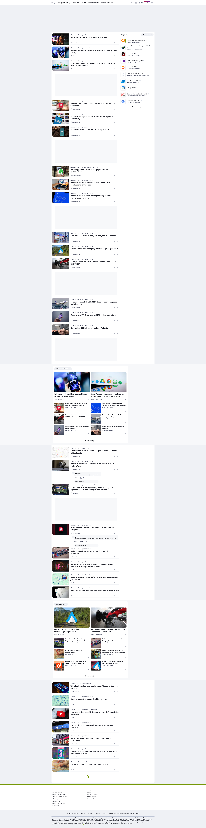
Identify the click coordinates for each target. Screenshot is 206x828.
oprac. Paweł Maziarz (87, 127)
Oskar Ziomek (85, 448)
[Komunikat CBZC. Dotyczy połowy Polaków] (60, 329)
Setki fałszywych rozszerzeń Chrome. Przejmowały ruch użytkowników (92, 64)
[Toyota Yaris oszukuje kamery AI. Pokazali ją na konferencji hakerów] (96, 654)
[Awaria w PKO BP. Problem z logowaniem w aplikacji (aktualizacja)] (60, 452)
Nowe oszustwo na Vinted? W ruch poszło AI (90, 129)
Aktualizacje (146, 35)
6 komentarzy (76, 201)
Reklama (97, 813)
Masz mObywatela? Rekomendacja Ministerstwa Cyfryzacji (92, 528)
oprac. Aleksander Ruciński (89, 485)
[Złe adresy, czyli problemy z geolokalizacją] (59, 654)
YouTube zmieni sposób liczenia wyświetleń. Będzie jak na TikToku (94, 713)
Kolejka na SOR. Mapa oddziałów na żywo (88, 699)
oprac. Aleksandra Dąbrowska (90, 167)
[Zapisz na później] (114, 42)
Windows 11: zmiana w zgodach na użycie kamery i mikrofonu (92, 464)
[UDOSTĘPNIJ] (117, 42)
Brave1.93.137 (131, 67)
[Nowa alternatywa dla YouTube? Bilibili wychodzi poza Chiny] (60, 118)
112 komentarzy (76, 533)
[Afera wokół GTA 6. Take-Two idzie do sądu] (60, 39)
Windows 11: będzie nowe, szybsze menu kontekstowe (94, 590)
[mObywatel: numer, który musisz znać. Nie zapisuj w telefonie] (60, 105)
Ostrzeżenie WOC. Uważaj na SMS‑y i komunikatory (93, 315)
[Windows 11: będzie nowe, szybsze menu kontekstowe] (60, 592)
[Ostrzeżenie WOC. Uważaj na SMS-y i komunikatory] (60, 316)
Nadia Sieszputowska (87, 575)
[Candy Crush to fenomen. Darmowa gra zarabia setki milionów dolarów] (60, 753)
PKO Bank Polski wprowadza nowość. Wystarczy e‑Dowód (91, 726)
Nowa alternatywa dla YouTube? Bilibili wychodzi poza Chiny (92, 117)
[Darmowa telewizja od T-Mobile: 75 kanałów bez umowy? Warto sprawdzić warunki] (60, 566)
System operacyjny (91, 798)
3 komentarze (76, 122)
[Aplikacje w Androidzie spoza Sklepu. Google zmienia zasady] (60, 52)
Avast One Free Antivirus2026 (136, 40)
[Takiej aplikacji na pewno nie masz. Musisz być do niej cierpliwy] (60, 687)
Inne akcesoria (131, 89)
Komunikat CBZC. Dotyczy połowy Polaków (89, 328)
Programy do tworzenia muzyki (58, 794)
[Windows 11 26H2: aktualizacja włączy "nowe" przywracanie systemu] (60, 197)
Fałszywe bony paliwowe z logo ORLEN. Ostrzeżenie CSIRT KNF (93, 262)
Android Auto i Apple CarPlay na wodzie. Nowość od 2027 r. (112, 662)
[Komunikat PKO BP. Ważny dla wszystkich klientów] (60, 237)
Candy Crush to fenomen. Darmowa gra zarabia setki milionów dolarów (93, 752)
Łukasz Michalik (69, 654)
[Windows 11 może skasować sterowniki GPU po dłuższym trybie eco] (60, 184)
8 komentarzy (76, 469)
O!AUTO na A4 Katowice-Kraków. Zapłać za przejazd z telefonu (75, 662)
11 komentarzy (76, 731)
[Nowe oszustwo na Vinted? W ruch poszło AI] (60, 131)
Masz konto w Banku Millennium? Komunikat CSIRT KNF (90, 739)
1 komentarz (75, 56)
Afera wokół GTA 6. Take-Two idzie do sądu (89, 37)
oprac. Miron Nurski (87, 35)
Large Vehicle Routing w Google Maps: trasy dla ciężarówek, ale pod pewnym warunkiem (91, 488)
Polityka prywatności (116, 813)
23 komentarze (76, 333)
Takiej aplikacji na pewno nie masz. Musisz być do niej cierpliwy (94, 687)
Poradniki (89, 792)
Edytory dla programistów (134, 62)
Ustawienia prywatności (131, 813)
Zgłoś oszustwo (93, 2)
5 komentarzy (76, 188)
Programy (76, 2)
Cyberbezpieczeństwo (91, 796)
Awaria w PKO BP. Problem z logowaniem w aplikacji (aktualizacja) (93, 451)
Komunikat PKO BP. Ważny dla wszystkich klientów (93, 235)
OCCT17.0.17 (131, 53)
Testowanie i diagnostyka (133, 55)
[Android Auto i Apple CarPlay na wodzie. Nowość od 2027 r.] (96, 666)
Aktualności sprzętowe (92, 794)
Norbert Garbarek (86, 683)
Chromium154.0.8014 (133, 101)
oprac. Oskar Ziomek (87, 48)
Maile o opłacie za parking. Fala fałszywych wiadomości (89, 552)
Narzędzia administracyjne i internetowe (138, 75)
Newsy (84, 2)
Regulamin (90, 813)
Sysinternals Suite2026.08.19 (135, 74)
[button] (152, 2)
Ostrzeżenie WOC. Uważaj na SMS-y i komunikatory (77, 427)
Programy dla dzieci (56, 801)
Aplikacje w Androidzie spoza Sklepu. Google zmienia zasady (93, 51)
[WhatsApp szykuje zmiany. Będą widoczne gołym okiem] (60, 171)
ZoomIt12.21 (131, 87)
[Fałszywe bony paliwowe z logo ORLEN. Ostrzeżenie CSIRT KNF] (60, 263)
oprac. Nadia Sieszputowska (89, 114)
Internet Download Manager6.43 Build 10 (139, 46)
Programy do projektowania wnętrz (59, 796)
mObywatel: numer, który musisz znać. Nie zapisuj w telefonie (92, 104)
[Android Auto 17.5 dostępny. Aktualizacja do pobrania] (60, 250)
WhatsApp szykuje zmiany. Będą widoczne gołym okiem (89, 170)
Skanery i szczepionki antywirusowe (136, 95)
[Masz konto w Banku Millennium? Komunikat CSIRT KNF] (60, 740)
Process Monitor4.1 (133, 80)
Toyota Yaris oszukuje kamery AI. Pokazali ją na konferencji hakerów (113, 651)
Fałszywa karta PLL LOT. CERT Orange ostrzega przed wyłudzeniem (93, 303)
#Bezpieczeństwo (62, 369)
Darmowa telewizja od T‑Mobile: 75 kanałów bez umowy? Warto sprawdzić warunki (91, 565)
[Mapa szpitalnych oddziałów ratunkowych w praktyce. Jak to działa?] (60, 579)
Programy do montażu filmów (58, 798)
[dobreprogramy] (64, 2)
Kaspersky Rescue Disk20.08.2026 (137, 94)
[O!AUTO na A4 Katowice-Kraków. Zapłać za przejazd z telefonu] (59, 666)
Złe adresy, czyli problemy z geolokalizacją (74, 651)
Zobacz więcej (89, 441)
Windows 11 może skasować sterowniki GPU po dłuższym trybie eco (90, 183)
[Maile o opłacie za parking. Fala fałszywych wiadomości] (60, 552)
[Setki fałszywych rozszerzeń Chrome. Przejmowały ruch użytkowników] (60, 65)
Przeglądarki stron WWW (133, 68)
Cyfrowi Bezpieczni (107, 2)
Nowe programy (55, 805)
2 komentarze (76, 69)
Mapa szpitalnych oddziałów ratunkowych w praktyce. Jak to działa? (94, 578)
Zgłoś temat (105, 813)
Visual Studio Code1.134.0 (135, 60)
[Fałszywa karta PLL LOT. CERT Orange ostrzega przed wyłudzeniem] (60, 303)
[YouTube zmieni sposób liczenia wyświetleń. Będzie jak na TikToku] (60, 713)
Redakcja (82, 813)
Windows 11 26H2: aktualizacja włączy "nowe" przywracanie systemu (90, 196)
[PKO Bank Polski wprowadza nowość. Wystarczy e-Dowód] (60, 726)
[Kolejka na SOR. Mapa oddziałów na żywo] (60, 700)
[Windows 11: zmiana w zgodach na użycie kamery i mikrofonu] (60, 465)
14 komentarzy (76, 596)
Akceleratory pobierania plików (135, 49)
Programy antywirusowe (133, 42)
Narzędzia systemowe (133, 82)
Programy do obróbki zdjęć (57, 792)
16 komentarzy (76, 109)
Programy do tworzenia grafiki (58, 803)
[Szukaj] (132, 2)
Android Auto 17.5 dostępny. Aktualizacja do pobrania (94, 248)
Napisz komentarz (77, 43)
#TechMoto (60, 604)
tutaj (83, 824)
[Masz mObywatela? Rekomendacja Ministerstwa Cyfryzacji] (60, 529)
